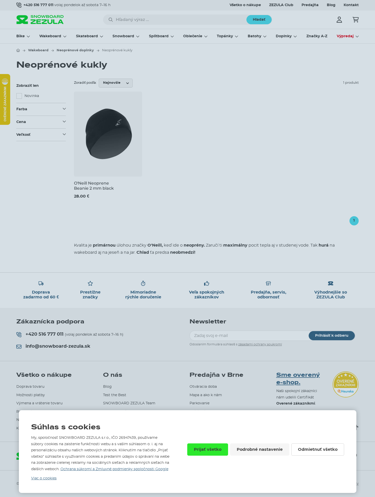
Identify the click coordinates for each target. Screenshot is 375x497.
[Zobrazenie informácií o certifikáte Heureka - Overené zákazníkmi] (5, 124)
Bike (20, 36)
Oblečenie (192, 36)
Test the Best (114, 395)
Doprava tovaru (30, 387)
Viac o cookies (44, 478)
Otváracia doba (203, 387)
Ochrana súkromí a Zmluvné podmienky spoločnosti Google (114, 469)
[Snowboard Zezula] (40, 19)
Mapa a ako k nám (206, 395)
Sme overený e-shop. (298, 378)
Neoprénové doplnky (75, 50)
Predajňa (310, 5)
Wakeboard (50, 36)
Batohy (254, 36)
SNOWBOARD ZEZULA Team (129, 403)
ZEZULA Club (281, 5)
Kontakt (351, 5)
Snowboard (123, 36)
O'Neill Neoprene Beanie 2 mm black (94, 185)
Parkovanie (199, 403)
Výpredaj (345, 36)
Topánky (225, 36)
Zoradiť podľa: (85, 82)
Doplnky (284, 36)
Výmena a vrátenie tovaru (39, 403)
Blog (331, 5)
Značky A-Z (316, 36)
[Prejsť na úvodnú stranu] (18, 50)
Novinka (31, 96)
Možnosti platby (30, 395)
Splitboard (159, 36)
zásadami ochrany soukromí (260, 344)
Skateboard (87, 36)
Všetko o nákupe (245, 5)
